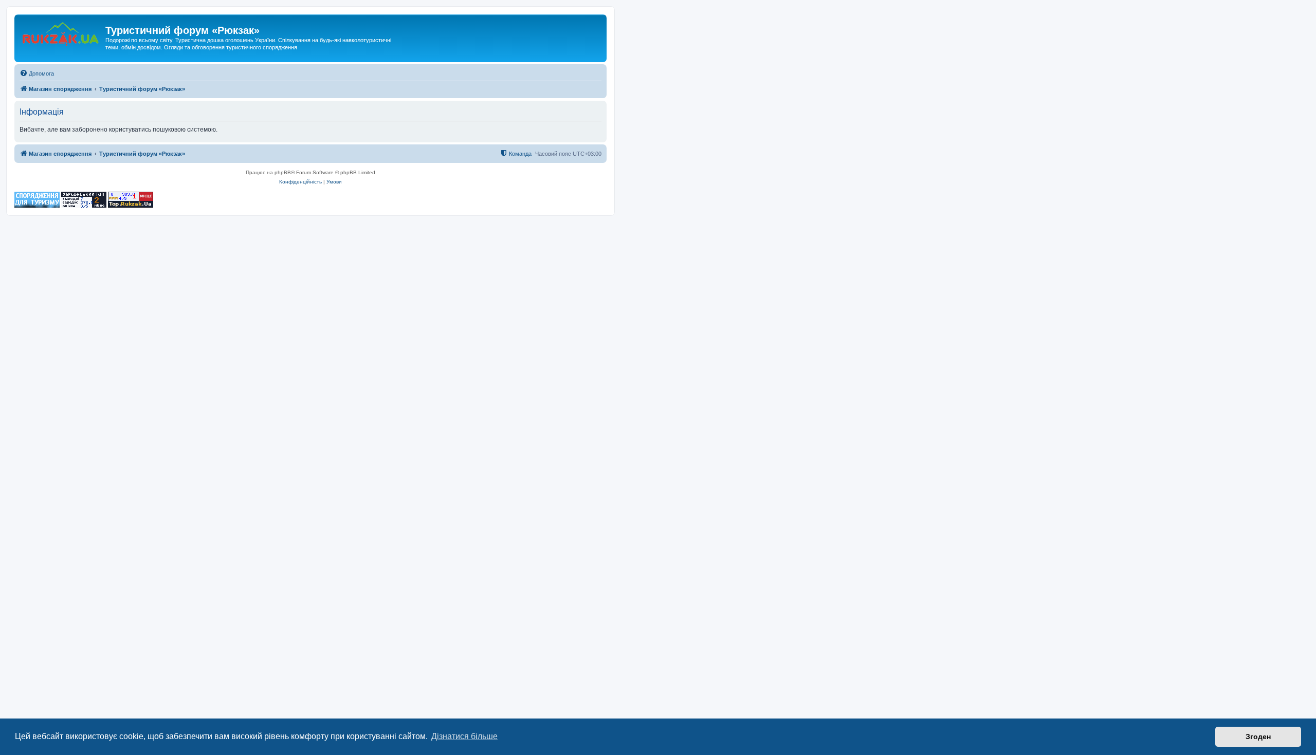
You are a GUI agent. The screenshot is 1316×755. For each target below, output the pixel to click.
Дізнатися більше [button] (464, 736)
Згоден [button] (1258, 736)
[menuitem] (37, 73)
